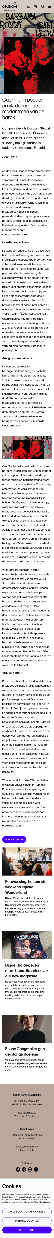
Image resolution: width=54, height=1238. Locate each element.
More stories (14, 839)
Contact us (33, 1116)
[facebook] (18, 1169)
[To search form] (42, 6)
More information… (42, 1202)
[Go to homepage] (10, 6)
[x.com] (24, 1169)
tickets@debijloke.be (27, 1146)
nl (28, 6)
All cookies (27, 1230)
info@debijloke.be (27, 1112)
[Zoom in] (4, 457)
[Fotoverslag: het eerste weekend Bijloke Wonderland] (27, 861)
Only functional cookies (27, 1211)
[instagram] (30, 1169)
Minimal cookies (27, 1220)
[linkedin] (36, 1169)
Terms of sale (27, 1150)
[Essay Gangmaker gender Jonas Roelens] (27, 1029)
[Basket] (35, 6)
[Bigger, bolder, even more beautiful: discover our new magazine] (27, 945)
